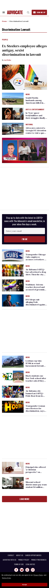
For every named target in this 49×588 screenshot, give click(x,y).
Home (4, 21)
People (5, 40)
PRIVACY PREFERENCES (38, 560)
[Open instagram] (33, 570)
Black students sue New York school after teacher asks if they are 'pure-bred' (36, 379)
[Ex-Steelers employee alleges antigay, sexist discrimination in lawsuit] (24, 77)
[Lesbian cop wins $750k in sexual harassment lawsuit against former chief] (13, 361)
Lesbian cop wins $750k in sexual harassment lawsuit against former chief (35, 364)
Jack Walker (7, 60)
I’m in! (24, 239)
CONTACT (11, 555)
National (29, 124)
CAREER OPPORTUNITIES (33, 555)
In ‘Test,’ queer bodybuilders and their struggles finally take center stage (35, 117)
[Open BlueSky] (22, 570)
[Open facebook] (16, 570)
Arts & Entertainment (35, 109)
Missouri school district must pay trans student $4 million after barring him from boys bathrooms (36, 487)
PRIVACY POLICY (23, 560)
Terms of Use (6, 578)
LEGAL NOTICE (30, 564)
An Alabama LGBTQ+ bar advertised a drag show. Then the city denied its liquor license (36, 274)
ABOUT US (19, 555)
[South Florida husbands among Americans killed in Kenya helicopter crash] (13, 98)
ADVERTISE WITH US (9, 560)
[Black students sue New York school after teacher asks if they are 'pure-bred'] (13, 376)
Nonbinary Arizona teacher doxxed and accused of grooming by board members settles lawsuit (35, 289)
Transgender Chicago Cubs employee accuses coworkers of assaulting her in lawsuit (36, 259)
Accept (24, 584)
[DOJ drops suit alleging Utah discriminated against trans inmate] (13, 300)
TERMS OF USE (19, 564)
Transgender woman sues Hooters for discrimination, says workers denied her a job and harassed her (36, 410)
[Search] (28, 12)
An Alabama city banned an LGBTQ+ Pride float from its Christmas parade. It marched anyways (35, 396)
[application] (24, 150)
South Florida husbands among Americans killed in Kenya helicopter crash (34, 102)
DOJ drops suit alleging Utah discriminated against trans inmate (36, 303)
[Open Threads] (27, 570)
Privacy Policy (38, 575)
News (28, 94)
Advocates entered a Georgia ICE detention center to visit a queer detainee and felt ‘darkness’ (36, 133)
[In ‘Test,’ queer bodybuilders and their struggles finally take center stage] (13, 113)
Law (27, 479)
